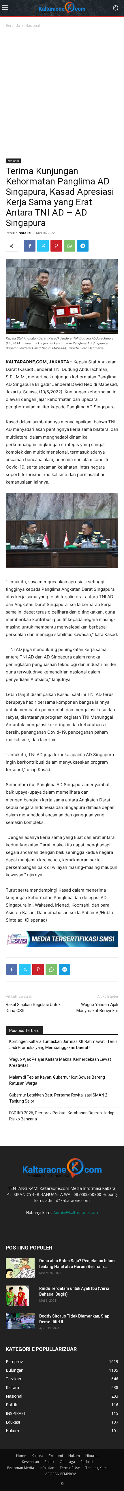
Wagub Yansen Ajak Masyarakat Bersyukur (97, 1007)
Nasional (32, 25)
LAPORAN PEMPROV (60, 1473)
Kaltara (37, 1455)
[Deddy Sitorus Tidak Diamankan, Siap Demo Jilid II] (20, 1321)
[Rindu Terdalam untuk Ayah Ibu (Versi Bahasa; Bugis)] (17, 1296)
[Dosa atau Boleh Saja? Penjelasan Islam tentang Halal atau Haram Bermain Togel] (20, 1268)
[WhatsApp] (69, 246)
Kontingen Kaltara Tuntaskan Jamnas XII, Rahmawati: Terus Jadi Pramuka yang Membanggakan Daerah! (63, 1044)
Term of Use (70, 1467)
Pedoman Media (20, 1467)
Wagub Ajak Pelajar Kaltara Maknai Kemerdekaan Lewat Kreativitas (60, 1062)
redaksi (24, 233)
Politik (49, 1461)
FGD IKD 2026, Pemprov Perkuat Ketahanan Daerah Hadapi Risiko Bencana (62, 1116)
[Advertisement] (62, 94)
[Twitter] (43, 246)
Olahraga (67, 1461)
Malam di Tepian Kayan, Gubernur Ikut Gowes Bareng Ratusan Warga (57, 1080)
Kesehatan (30, 1461)
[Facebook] (29, 246)
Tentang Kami (96, 1467)
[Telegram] (83, 246)
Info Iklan (47, 1467)
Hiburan (92, 1455)
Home (21, 1455)
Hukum (74, 1455)
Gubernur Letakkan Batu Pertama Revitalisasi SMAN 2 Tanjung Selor (58, 1098)
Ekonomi (56, 1455)
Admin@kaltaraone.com (75, 1212)
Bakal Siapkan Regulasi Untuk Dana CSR (33, 1007)
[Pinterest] (56, 246)
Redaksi (86, 1461)
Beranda (13, 25)
